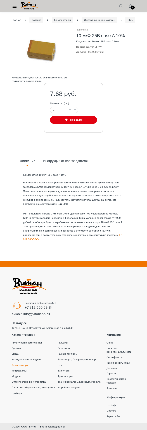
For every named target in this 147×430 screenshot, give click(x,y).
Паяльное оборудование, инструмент (33, 387)
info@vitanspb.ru (36, 314)
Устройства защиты (69, 387)
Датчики (16, 348)
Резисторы (64, 348)
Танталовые (82, 30)
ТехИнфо (111, 405)
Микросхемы (19, 370)
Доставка (111, 368)
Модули (16, 376)
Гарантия (111, 373)
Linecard (111, 410)
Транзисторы (65, 376)
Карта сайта (113, 416)
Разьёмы (63, 342)
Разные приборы (67, 353)
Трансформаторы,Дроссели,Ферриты (79, 381)
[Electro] (29, 6)
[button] (121, 6)
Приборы (17, 393)
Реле (60, 365)
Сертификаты (114, 357)
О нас (109, 342)
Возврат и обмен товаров (116, 380)
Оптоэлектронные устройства (29, 381)
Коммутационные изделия (27, 359)
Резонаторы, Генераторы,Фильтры (78, 359)
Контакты (111, 388)
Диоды (15, 353)
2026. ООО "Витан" (26, 426)
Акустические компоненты (27, 342)
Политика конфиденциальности (118, 350)
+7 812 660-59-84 (39, 307)
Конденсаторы (20, 365)
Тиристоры (64, 370)
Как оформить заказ (117, 362)
